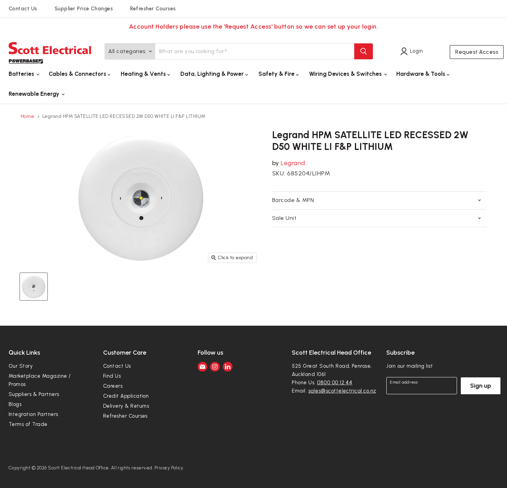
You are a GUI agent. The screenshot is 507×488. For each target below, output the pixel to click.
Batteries (22, 73)
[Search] (363, 51)
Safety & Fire (277, 73)
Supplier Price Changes (83, 9)
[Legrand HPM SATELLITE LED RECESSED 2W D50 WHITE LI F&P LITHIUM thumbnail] (33, 286)
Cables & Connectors (78, 73)
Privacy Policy (169, 467)
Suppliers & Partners (34, 394)
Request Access (476, 52)
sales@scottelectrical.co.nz (342, 391)
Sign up (480, 385)
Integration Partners (33, 414)
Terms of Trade (28, 424)
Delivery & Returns (126, 406)
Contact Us (23, 9)
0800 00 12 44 (334, 382)
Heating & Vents (144, 73)
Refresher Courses (153, 9)
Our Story (21, 366)
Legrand (293, 163)
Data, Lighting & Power (212, 73)
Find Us (112, 376)
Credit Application (126, 396)
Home (27, 116)
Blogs (15, 404)
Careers (112, 386)
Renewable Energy (35, 93)
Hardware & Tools (421, 73)
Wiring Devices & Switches (346, 73)
